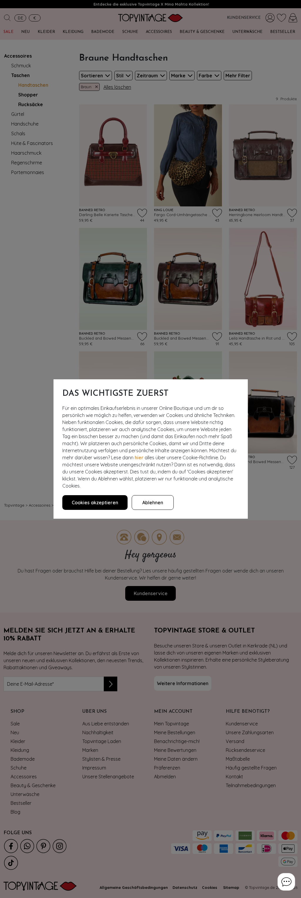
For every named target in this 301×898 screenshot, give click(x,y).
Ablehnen (152, 502)
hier (139, 457)
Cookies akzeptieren (95, 502)
